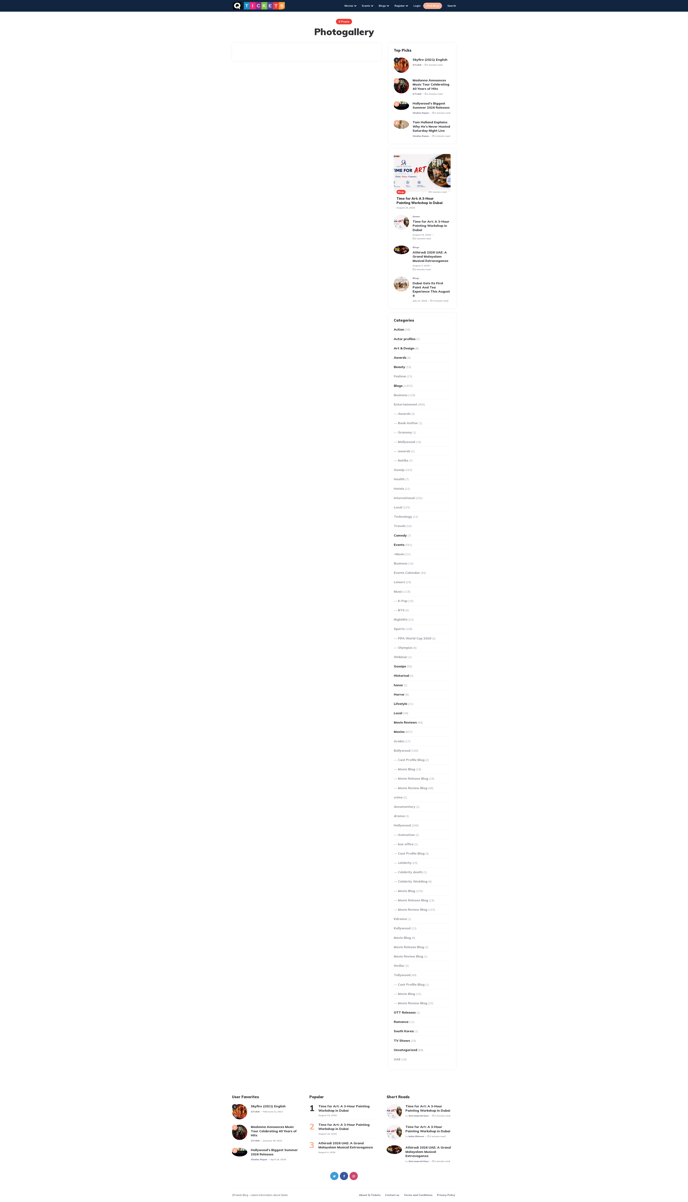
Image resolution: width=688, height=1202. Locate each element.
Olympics (405, 648)
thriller (399, 966)
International (404, 498)
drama (399, 816)
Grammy (405, 432)
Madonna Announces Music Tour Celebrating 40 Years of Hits (431, 84)
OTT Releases (405, 1012)
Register (400, 5)
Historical (401, 676)
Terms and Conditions (418, 1195)
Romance (401, 1022)
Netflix (403, 460)
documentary (404, 807)
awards (404, 451)
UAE (397, 1059)
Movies (349, 5)
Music (398, 591)
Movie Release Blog (413, 778)
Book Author (408, 423)
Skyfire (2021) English (430, 60)
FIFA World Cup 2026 (414, 638)
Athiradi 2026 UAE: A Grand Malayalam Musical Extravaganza (431, 256)
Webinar (400, 657)
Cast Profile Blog (411, 760)
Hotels (399, 489)
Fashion (400, 376)
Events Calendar (407, 573)
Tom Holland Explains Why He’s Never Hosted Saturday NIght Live (431, 126)
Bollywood (402, 750)
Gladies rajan (421, 113)
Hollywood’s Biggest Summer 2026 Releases (431, 105)
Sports (399, 629)
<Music (399, 554)
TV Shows (402, 1041)
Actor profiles (404, 339)
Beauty (399, 367)
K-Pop (402, 601)
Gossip (399, 470)
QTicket (417, 64)
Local (398, 507)
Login (417, 5)
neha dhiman (416, 1136)
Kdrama (400, 919)
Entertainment (405, 404)
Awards (400, 357)
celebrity (405, 863)
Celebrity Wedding (412, 881)
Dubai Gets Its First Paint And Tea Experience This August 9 (431, 289)
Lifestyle (400, 704)
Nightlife (401, 619)
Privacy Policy (446, 1195)
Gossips (400, 666)
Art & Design (404, 348)
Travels (400, 526)
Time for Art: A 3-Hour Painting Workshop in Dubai (419, 200)
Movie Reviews (405, 722)
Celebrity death (410, 872)
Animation (406, 835)
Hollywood (402, 825)
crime (398, 797)
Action (399, 329)
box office (406, 844)
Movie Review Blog (412, 788)
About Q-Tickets (370, 1195)
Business (400, 395)
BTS (401, 610)
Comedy (400, 535)
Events (366, 5)
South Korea (404, 1031)
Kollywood (402, 928)
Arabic (399, 741)
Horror (399, 694)
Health (399, 479)
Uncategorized (405, 1050)
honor (398, 685)
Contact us (392, 1195)
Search (451, 5)
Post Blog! (433, 5)
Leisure (399, 582)
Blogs (382, 5)
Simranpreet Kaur (418, 1115)
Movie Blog (406, 769)
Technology (403, 517)
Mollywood (406, 442)
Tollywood (402, 975)
